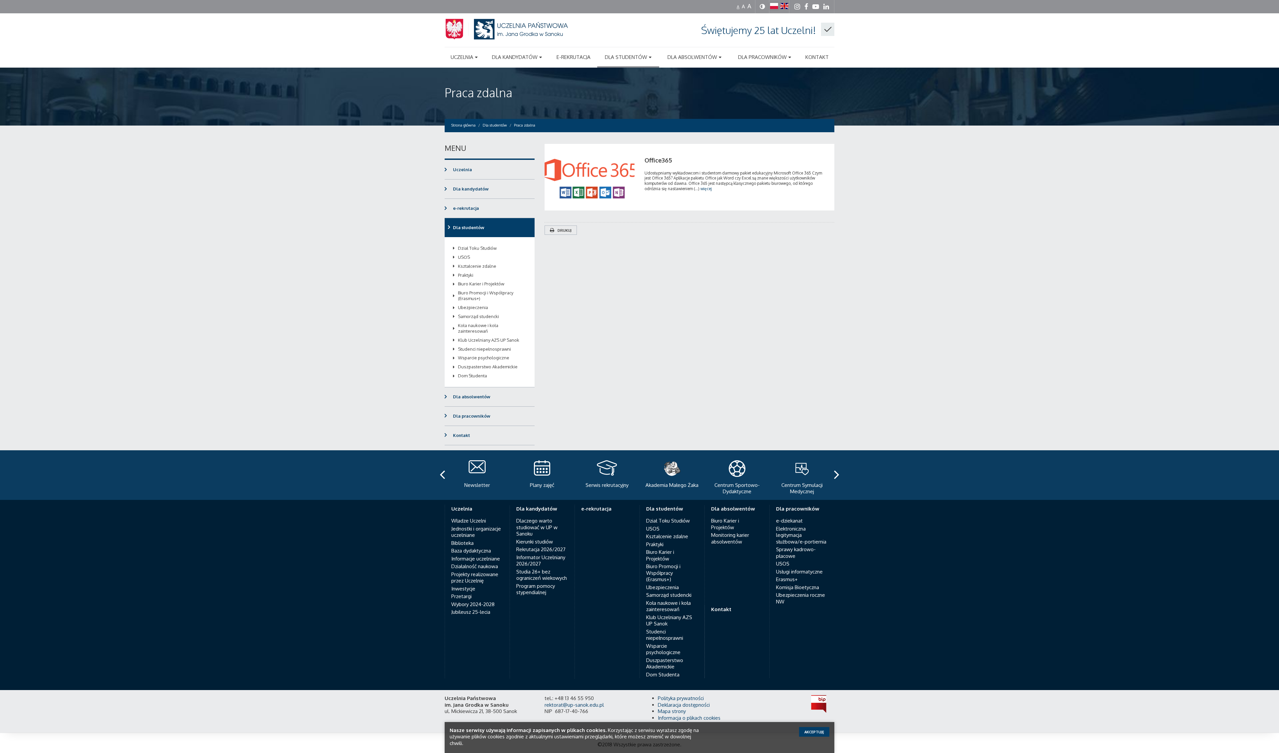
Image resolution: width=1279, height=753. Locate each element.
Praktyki (465, 275)
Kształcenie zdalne (477, 266)
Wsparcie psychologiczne (483, 357)
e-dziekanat (789, 521)
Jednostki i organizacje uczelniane (476, 532)
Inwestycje (463, 588)
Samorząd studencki (478, 316)
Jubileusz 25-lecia (470, 612)
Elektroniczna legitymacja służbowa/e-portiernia (801, 535)
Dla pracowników (471, 416)
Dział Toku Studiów (477, 248)
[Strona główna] (515, 37)
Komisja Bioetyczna (797, 587)
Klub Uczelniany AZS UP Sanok (488, 340)
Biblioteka (462, 543)
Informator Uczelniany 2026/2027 (540, 560)
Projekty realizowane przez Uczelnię (474, 577)
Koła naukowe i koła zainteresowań (478, 328)
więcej (706, 188)
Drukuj (565, 230)
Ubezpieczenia (473, 307)
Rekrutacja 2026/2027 (541, 549)
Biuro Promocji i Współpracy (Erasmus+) (485, 295)
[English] (784, 6)
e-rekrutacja (466, 208)
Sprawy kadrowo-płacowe (796, 552)
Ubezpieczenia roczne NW (800, 598)
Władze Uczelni (468, 521)
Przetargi (461, 596)
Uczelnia (462, 169)
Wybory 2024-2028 (473, 604)
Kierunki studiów (534, 542)
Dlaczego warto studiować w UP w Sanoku (537, 527)
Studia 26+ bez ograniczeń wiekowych (541, 574)
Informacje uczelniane (475, 559)
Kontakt (461, 435)
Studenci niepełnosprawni (484, 349)
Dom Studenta (472, 375)
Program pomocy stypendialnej (535, 589)
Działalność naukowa (474, 566)
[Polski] (774, 6)
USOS (464, 257)
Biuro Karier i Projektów (481, 283)
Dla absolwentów (471, 396)
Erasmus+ (787, 579)
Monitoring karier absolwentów (730, 538)
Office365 (658, 160)
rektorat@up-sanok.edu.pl (574, 705)
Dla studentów (468, 227)
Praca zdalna (478, 92)
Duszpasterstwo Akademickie (488, 366)
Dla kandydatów (471, 188)
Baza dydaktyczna (471, 551)
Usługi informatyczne (799, 571)
